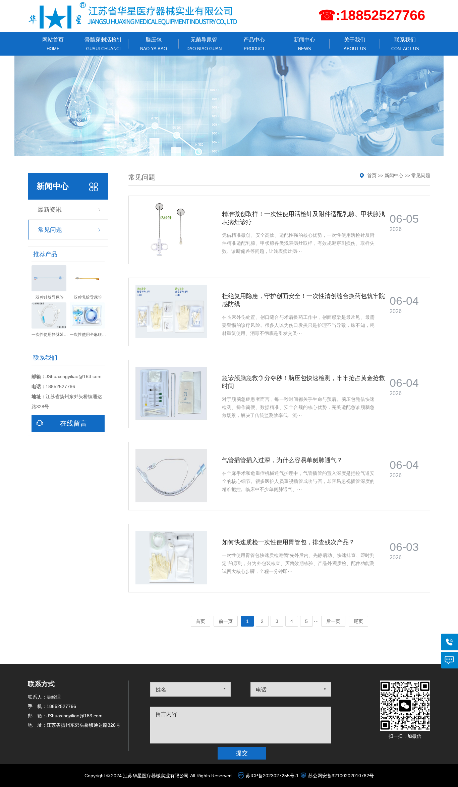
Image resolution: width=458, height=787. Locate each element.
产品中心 (254, 44)
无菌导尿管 (204, 44)
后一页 (333, 621)
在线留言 (73, 423)
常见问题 (50, 229)
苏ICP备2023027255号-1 (272, 775)
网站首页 (53, 44)
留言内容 (166, 714)
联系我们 (405, 44)
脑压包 (153, 44)
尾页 (358, 621)
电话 (261, 690)
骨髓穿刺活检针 (103, 44)
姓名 (161, 690)
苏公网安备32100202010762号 (341, 775)
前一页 (226, 621)
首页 (372, 175)
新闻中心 (304, 44)
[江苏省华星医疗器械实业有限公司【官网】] (133, 15)
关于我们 (355, 44)
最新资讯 (50, 209)
